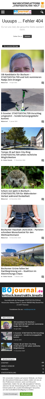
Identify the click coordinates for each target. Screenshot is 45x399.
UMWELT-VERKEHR (7, 366)
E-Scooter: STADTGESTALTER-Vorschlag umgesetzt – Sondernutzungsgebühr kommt (21, 116)
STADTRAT (4, 363)
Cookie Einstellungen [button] (10, 394)
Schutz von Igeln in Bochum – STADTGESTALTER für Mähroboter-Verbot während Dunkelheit (19, 194)
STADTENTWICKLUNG (8, 372)
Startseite (27, 36)
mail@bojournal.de (29, 309)
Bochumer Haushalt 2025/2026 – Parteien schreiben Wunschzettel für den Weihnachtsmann (22, 232)
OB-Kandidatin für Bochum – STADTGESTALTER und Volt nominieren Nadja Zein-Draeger (21, 77)
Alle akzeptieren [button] (26, 394)
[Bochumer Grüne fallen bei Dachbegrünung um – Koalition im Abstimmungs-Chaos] (22, 255)
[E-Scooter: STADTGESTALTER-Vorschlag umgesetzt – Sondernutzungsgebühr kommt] (22, 99)
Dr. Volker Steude (6, 160)
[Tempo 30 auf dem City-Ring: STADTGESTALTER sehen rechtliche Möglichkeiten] (22, 138)
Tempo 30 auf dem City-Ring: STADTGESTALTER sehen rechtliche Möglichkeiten (19, 155)
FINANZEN (4, 369)
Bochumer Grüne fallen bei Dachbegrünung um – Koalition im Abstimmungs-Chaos (18, 271)
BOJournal (4, 82)
